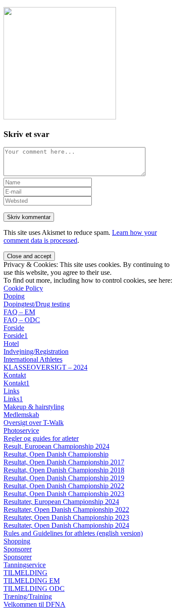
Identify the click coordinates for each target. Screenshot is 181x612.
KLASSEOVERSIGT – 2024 (45, 367)
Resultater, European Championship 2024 (61, 501)
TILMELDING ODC (34, 588)
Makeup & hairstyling (34, 406)
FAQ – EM (19, 312)
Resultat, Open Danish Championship (56, 454)
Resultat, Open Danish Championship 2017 (64, 462)
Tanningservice (25, 565)
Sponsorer (18, 549)
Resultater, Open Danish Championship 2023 (66, 517)
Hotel (11, 343)
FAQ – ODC (22, 320)
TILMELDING (25, 572)
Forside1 (16, 335)
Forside (14, 327)
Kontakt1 (16, 383)
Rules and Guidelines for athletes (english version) (73, 533)
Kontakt (15, 375)
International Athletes (33, 359)
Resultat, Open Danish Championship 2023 (64, 493)
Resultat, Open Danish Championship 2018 (64, 470)
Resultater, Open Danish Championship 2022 (66, 509)
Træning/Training (28, 596)
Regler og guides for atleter (41, 438)
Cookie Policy (23, 288)
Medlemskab (21, 414)
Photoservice (21, 430)
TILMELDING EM (32, 580)
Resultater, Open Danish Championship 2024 (66, 525)
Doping (14, 296)
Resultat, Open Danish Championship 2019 (64, 478)
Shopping (17, 541)
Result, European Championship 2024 (56, 446)
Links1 (13, 399)
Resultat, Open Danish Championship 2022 (64, 486)
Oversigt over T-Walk (34, 422)
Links (11, 391)
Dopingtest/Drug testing (37, 304)
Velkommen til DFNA (34, 604)
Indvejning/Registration (36, 351)
